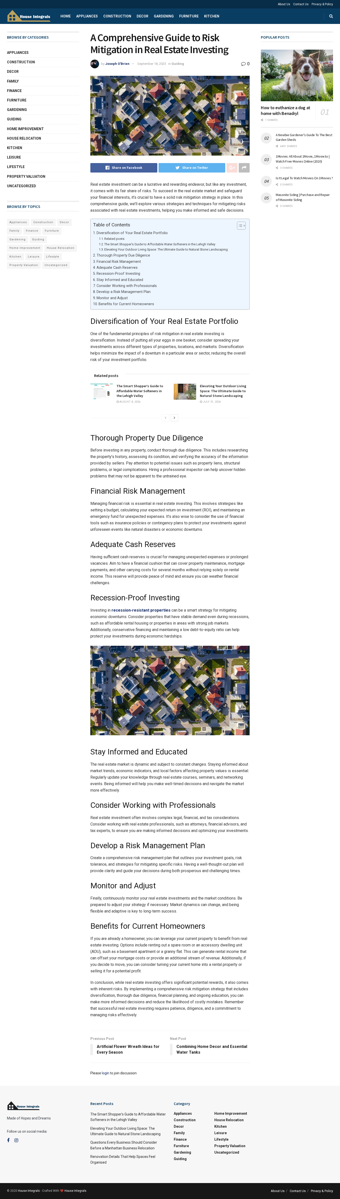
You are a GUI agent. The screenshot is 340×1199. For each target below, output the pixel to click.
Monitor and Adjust (112, 298)
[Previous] (165, 417)
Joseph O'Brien (117, 64)
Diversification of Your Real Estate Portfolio (132, 233)
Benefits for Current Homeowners (126, 304)
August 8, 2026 (129, 401)
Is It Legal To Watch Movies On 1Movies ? (304, 178)
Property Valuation (26, 177)
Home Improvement (25, 129)
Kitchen (211, 16)
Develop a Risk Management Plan (124, 292)
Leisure (14, 157)
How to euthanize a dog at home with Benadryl (285, 110)
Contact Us (301, 4)
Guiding (177, 64)
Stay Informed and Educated (120, 280)
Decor (142, 16)
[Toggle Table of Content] (238, 225)
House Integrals (29, 1191)
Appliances (87, 16)
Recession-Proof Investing (118, 274)
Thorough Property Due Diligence (123, 255)
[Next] (174, 417)
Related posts (114, 239)
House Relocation (24, 138)
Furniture (189, 16)
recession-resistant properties (141, 610)
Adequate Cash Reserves (117, 268)
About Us (284, 4)
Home (65, 16)
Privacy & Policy (322, 4)
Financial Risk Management (119, 262)
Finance (14, 91)
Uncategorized (21, 186)
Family (13, 81)
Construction (117, 16)
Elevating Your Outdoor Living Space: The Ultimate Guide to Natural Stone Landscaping (166, 249)
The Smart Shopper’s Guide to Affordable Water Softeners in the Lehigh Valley (159, 244)
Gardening (164, 16)
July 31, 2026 (211, 401)
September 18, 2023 (151, 64)
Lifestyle (16, 167)
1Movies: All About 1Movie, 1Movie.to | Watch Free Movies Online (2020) (302, 159)
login (105, 1073)
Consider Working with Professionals (127, 286)
